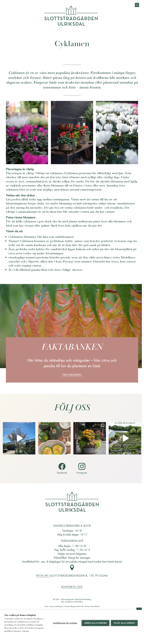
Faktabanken (72, 374)
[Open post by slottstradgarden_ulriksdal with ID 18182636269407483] (54, 438)
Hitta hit (43, 575)
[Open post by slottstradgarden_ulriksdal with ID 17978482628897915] (19, 438)
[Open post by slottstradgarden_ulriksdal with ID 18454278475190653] (89, 438)
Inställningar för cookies (65, 623)
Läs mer (25, 631)
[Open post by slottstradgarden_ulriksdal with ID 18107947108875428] (125, 438)
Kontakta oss (72, 586)
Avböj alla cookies (95, 623)
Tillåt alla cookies (124, 623)
